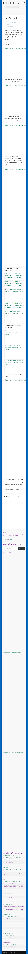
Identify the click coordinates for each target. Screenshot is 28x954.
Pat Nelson (5, 867)
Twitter (15, 10)
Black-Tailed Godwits (9, 489)
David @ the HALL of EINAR (11, 22)
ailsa (4, 902)
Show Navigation (21, 12)
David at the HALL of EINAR (14, 3)
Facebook (12, 10)
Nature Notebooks (10, 26)
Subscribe (21, 548)
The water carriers (8, 895)
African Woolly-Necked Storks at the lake (12, 916)
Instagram (11, 539)
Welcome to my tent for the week (11, 935)
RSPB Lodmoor (18, 489)
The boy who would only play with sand (12, 881)
